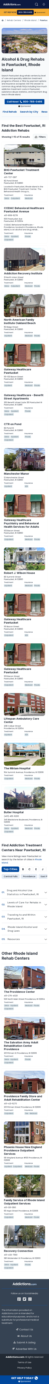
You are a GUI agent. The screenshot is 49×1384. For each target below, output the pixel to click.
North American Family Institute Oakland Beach (20, 321)
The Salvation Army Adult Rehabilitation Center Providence (21, 1046)
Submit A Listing (26, 1342)
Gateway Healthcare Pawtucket (17, 371)
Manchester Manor (16, 473)
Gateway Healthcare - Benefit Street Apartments (23, 397)
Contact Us (26, 1329)
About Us (26, 1336)
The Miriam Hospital (17, 768)
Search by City (29, 111)
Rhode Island (30, 20)
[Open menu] (44, 4)
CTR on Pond (12, 424)
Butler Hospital (14, 812)
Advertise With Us (26, 1349)
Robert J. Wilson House (19, 573)
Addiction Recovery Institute (23, 273)
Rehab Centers (14, 20)
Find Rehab (10, 111)
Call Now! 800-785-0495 (24, 101)
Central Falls (11, 876)
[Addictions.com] (3, 20)
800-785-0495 (25, 12)
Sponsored (40, 12)
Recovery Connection (18, 1251)
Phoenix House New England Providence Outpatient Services (23, 1150)
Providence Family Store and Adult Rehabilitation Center (23, 1098)
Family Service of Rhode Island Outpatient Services (24, 1202)
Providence (29, 876)
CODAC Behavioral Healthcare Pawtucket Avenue (24, 209)
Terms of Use (24, 1362)
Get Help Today (22, 1378)
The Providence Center (19, 991)
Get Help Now (10, 12)
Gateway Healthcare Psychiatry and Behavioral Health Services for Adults (21, 523)
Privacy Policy (24, 1367)
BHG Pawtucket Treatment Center (21, 171)
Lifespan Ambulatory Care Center (21, 720)
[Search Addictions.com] (36, 4)
